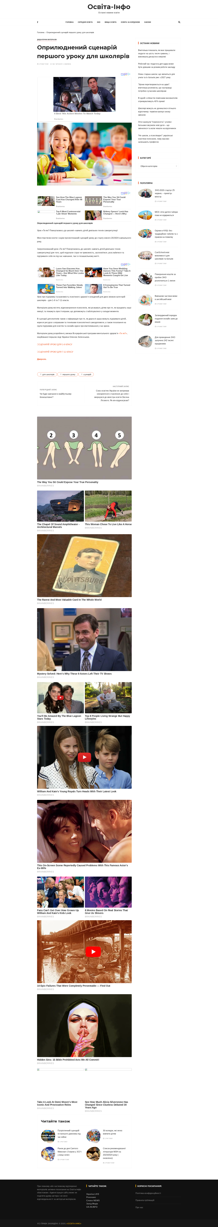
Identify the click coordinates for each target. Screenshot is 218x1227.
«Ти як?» (123, 333)
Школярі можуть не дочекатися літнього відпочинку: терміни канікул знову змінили (157, 111)
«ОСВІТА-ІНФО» (73, 1223)
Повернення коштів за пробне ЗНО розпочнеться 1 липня (165, 277)
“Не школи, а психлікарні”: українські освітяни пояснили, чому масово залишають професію (155, 138)
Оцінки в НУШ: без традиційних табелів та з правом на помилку (166, 234)
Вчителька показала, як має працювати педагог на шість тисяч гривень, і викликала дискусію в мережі (156, 53)
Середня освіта (85, 22)
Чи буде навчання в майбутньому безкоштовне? (56, 395)
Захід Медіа (92, 1204)
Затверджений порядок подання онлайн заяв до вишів (166, 318)
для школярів (48, 374)
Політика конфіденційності (148, 1193)
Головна (69, 22)
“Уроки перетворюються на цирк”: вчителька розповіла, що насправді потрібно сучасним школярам (155, 87)
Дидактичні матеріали (47, 40)
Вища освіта (111, 22)
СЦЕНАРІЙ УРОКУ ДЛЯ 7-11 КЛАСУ (56, 352)
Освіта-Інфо (109, 7)
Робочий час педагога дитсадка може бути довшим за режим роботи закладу (156, 65)
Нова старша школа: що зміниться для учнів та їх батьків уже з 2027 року (156, 75)
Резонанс (91, 1197)
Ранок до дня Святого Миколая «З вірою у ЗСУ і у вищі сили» (70, 1151)
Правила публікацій (144, 1200)
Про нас (139, 1207)
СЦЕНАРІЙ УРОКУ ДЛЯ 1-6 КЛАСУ (55, 344)
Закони (147, 22)
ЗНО (98, 22)
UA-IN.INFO (92, 1207)
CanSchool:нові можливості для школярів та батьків (164, 255)
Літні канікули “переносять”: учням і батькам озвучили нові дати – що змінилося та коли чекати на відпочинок (157, 125)
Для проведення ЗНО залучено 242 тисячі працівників (165, 340)
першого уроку (68, 374)
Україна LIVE (92, 1194)
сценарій (87, 374)
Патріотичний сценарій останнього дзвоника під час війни (69, 1134)
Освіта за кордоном (130, 22)
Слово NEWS (93, 1200)
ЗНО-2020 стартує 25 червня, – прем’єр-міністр (165, 193)
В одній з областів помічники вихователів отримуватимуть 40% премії (158, 99)
